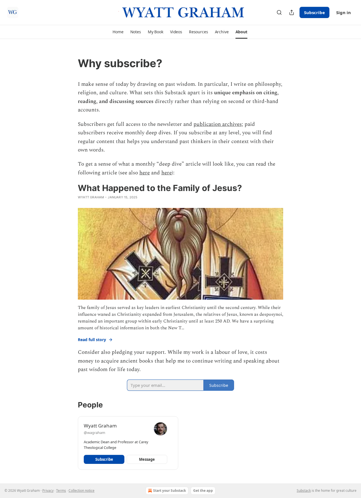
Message (147, 459)
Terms (61, 490)
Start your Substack (169, 490)
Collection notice (81, 490)
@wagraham (94, 432)
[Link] (69, 63)
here (144, 173)
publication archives (217, 124)
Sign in (343, 12)
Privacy (48, 490)
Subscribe (314, 12)
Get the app (203, 490)
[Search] (279, 12)
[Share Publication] (291, 12)
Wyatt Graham (91, 197)
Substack (304, 490)
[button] (118, 32)
